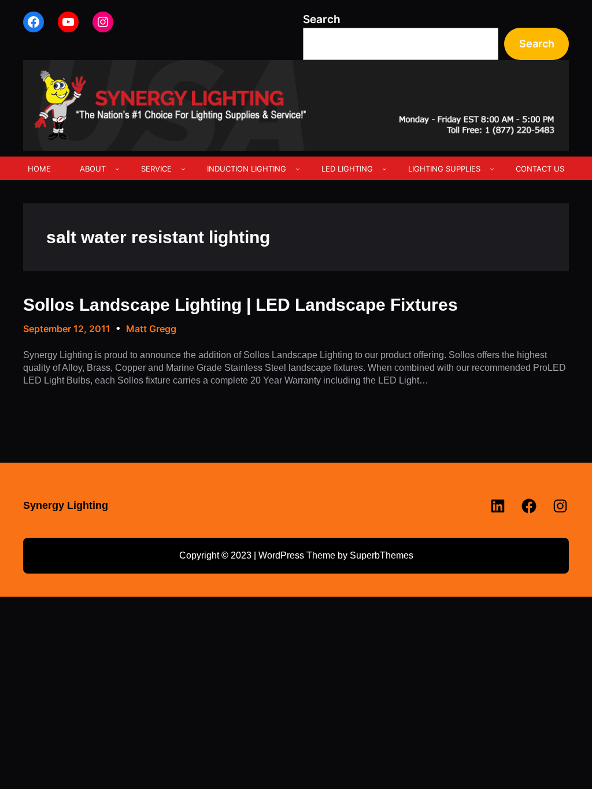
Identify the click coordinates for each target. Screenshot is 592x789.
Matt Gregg (151, 328)
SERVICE (156, 168)
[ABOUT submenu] (117, 168)
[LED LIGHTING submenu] (384, 168)
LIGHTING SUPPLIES (444, 168)
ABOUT (93, 168)
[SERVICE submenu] (183, 168)
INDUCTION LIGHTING (246, 168)
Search (322, 19)
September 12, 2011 (66, 328)
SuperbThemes (381, 555)
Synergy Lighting (65, 505)
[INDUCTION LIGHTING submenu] (297, 168)
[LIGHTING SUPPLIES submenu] (492, 168)
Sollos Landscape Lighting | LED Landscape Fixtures (240, 304)
